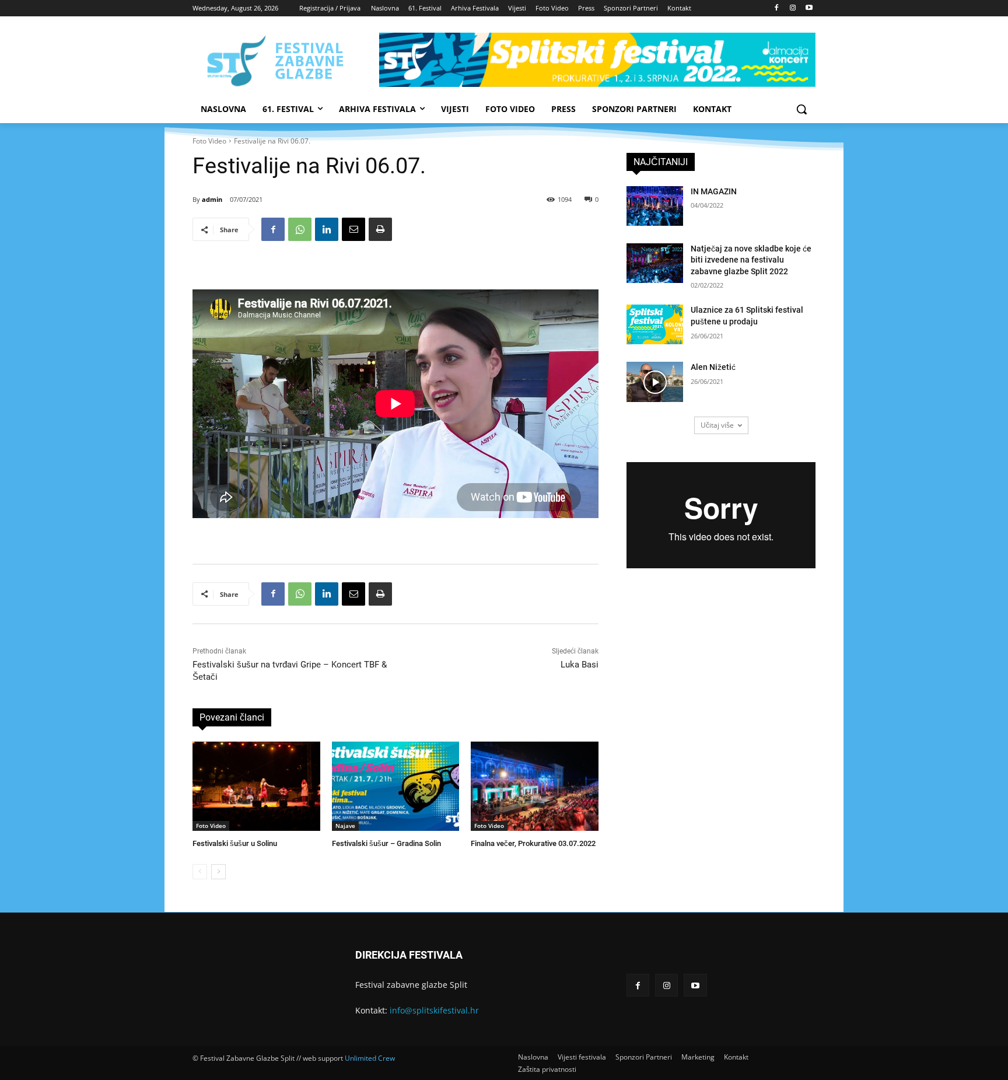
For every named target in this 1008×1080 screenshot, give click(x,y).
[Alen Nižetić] (654, 381)
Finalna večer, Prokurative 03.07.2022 (533, 843)
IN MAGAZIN (714, 191)
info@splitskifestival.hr (434, 1010)
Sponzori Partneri (643, 1057)
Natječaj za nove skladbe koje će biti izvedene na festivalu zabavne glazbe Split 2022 (751, 260)
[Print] (380, 229)
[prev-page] (199, 871)
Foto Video (209, 141)
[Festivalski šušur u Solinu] (256, 786)
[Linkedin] (326, 229)
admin (212, 199)
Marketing (698, 1057)
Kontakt (736, 1057)
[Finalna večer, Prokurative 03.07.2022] (534, 786)
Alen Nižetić (713, 367)
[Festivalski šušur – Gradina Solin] (396, 786)
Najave (345, 826)
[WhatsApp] (300, 229)
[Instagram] (792, 8)
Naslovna (533, 1057)
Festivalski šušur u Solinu (234, 843)
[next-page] (218, 871)
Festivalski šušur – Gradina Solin (386, 843)
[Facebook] (776, 8)
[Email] (353, 229)
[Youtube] (809, 8)
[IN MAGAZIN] (654, 206)
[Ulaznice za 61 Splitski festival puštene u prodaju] (654, 324)
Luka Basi (579, 664)
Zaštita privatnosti (547, 1069)
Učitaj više (717, 425)
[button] (802, 109)
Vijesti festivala (582, 1057)
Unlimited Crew (370, 1058)
